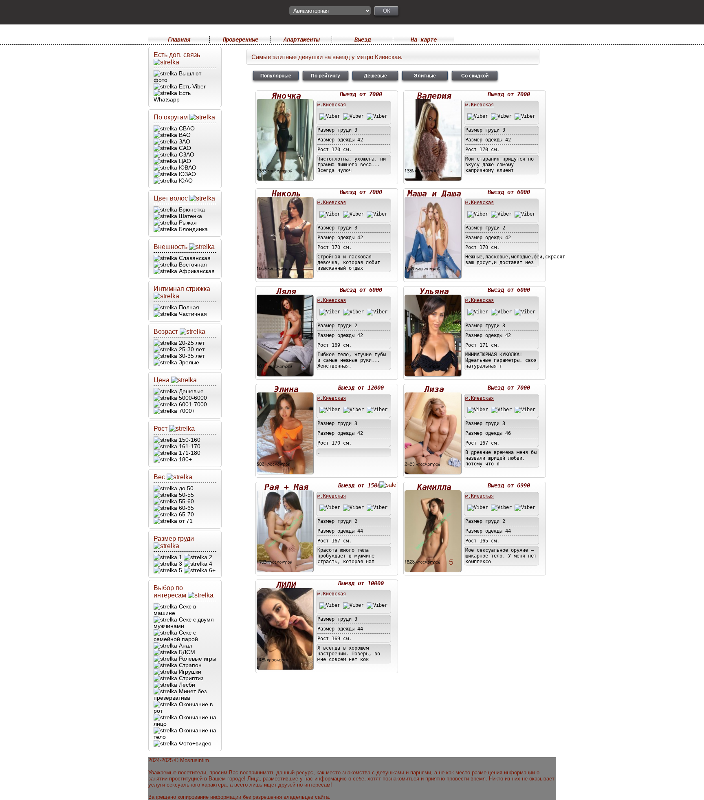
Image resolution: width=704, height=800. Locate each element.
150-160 (188, 439)
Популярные (275, 75)
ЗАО (183, 141)
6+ (211, 570)
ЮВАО (186, 167)
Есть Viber (191, 86)
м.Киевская (331, 105)
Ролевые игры (196, 658)
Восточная (192, 264)
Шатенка (189, 216)
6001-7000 (192, 404)
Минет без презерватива (180, 694)
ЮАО (185, 180)
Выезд (362, 39)
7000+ (186, 411)
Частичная (192, 314)
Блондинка (192, 229)
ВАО (184, 135)
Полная (188, 307)
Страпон (189, 665)
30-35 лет (191, 356)
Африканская (196, 271)
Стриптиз (190, 678)
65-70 (185, 514)
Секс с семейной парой (176, 635)
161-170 (188, 446)
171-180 (188, 453)
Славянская (194, 258)
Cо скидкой (474, 75)
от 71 (185, 521)
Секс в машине (175, 609)
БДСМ (186, 652)
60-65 (185, 508)
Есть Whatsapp (172, 96)
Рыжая (187, 222)
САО (184, 148)
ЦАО (184, 161)
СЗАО (185, 154)
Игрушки (189, 671)
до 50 (185, 488)
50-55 (185, 494)
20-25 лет (191, 342)
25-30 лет (191, 349)
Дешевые (190, 391)
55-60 (185, 501)
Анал (184, 645)
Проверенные (240, 39)
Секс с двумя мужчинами (184, 622)
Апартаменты (301, 39)
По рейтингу (325, 75)
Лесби (186, 684)
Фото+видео (194, 743)
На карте (424, 39)
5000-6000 (192, 397)
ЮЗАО (186, 174)
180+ (184, 459)
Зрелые (188, 362)
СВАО (186, 128)
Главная (178, 39)
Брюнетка (191, 209)
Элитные (425, 75)
